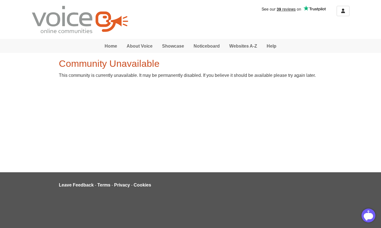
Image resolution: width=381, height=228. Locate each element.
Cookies (142, 185)
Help (271, 46)
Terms (103, 185)
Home (111, 46)
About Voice (140, 46)
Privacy (122, 185)
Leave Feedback (76, 185)
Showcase (173, 46)
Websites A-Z (243, 46)
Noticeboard (207, 46)
